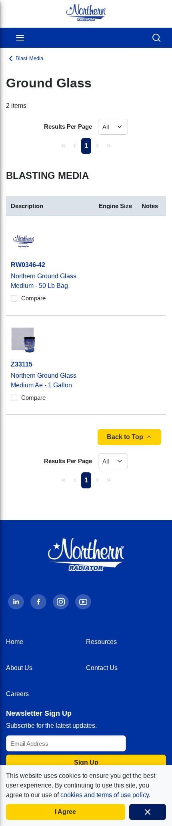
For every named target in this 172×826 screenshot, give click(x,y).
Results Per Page (68, 126)
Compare (33, 298)
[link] (63, 146)
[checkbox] (14, 298)
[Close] (147, 812)
